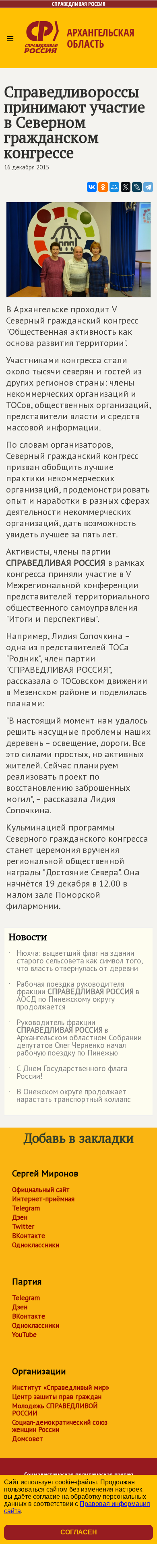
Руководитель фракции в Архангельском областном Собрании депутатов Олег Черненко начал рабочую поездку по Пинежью (75, 1038)
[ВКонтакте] (92, 187)
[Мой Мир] (114, 187)
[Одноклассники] (103, 187)
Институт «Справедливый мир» (60, 1387)
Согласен (78, 1532)
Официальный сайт (41, 1189)
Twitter (23, 1226)
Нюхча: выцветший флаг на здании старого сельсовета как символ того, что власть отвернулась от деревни (75, 961)
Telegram (26, 1208)
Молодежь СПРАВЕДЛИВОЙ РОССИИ (55, 1409)
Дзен (19, 1217)
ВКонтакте (28, 1235)
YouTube (24, 1334)
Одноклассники (35, 1244)
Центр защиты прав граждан (56, 1396)
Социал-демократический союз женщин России (59, 1426)
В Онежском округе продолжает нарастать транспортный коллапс (69, 1096)
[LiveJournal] (137, 187)
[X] (125, 187)
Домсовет (27, 1438)
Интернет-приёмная (43, 1198)
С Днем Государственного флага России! (68, 1073)
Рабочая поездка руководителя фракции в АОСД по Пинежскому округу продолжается (73, 995)
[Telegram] (148, 187)
